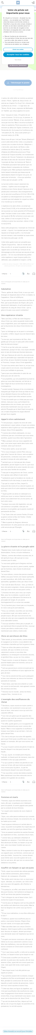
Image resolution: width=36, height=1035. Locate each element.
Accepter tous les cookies (18, 55)
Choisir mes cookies (18, 49)
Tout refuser (18, 59)
